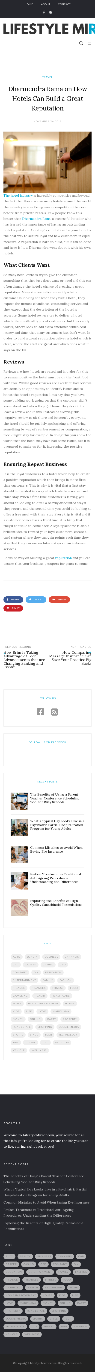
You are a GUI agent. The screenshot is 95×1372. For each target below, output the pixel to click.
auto (16, 956)
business (51, 956)
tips (16, 1042)
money (18, 1019)
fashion (65, 980)
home (17, 1003)
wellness (39, 1050)
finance (19, 987)
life (29, 1011)
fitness (57, 987)
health (40, 995)
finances (39, 987)
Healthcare (61, 995)
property (70, 1019)
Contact (64, 4)
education (53, 972)
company (20, 972)
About (45, 4)
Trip (45, 1042)
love (42, 1011)
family (48, 980)
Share (15, 599)
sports (18, 1034)
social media (69, 1026)
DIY (36, 972)
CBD (63, 964)
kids (16, 1011)
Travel (47, 77)
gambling (20, 995)
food (74, 987)
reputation (63, 558)
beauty (32, 956)
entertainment (24, 980)
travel (30, 1042)
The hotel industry (18, 195)
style (34, 1034)
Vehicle (19, 1050)
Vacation (62, 1042)
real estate (22, 1026)
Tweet (38, 599)
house (70, 1003)
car (15, 964)
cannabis (72, 956)
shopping (45, 1026)
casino (48, 964)
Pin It (15, 608)
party (51, 1019)
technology (68, 1034)
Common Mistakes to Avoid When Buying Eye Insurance (46, 1202)
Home (29, 4)
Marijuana (61, 1011)
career (30, 964)
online (35, 1019)
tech (48, 1034)
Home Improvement (43, 1003)
